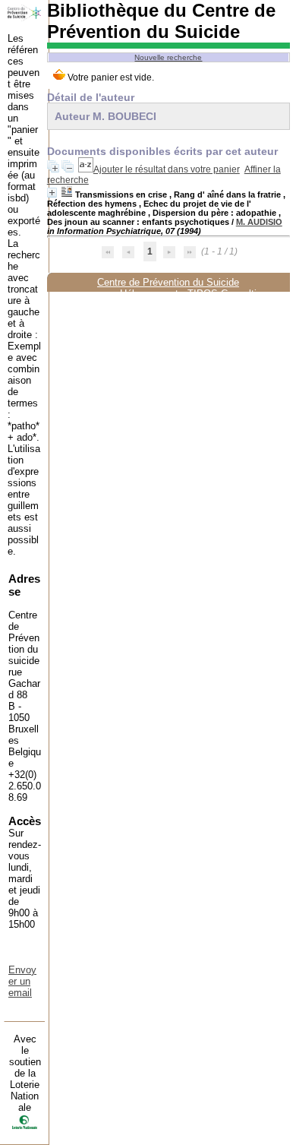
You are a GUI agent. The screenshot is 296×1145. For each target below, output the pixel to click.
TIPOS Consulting (227, 293)
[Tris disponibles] (85, 169)
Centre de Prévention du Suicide (168, 282)
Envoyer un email (22, 981)
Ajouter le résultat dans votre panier (166, 169)
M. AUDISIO (259, 221)
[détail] (52, 193)
